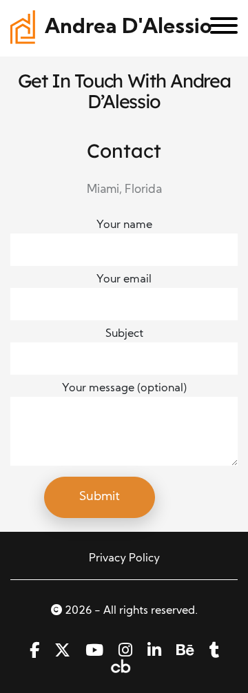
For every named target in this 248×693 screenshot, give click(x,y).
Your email (124, 279)
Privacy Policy (124, 558)
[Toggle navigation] (219, 28)
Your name (124, 225)
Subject (124, 334)
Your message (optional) (124, 388)
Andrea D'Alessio (128, 28)
